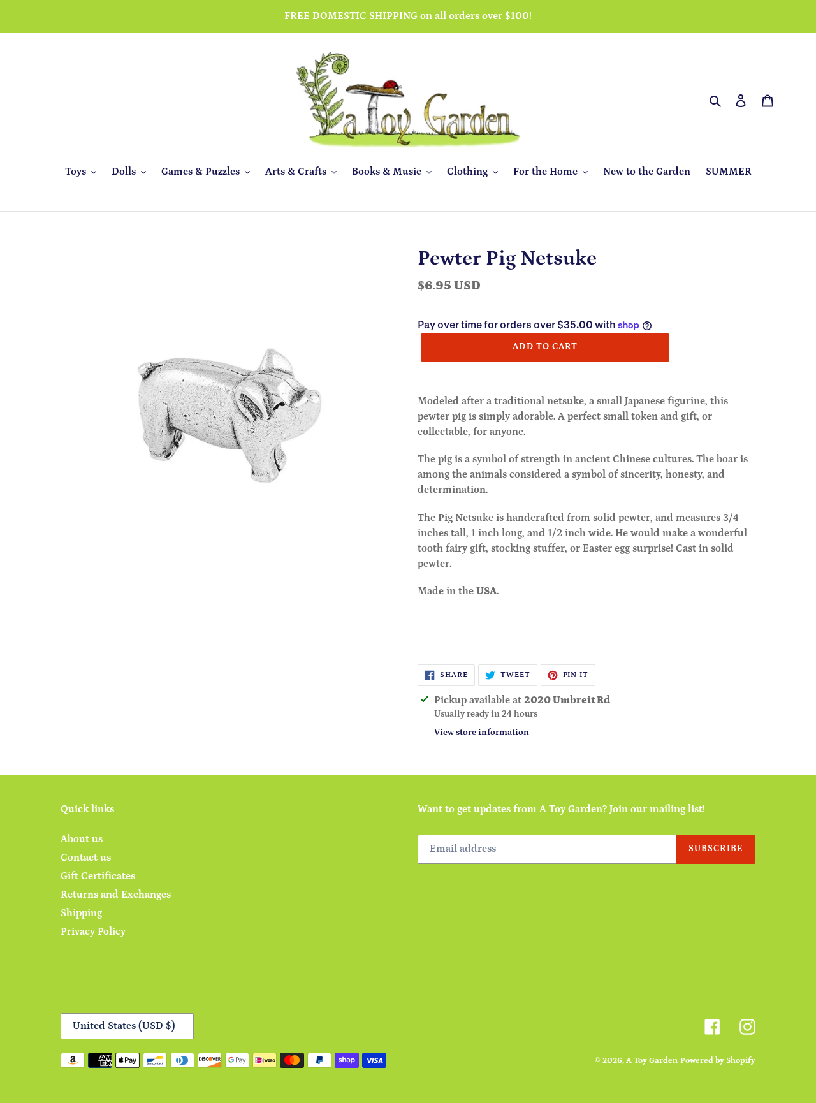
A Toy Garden (652, 1060)
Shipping (81, 913)
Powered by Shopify (717, 1060)
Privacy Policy (93, 931)
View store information (481, 732)
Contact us (86, 857)
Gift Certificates (98, 876)
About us (82, 839)
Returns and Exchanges (116, 894)
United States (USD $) (124, 1026)
